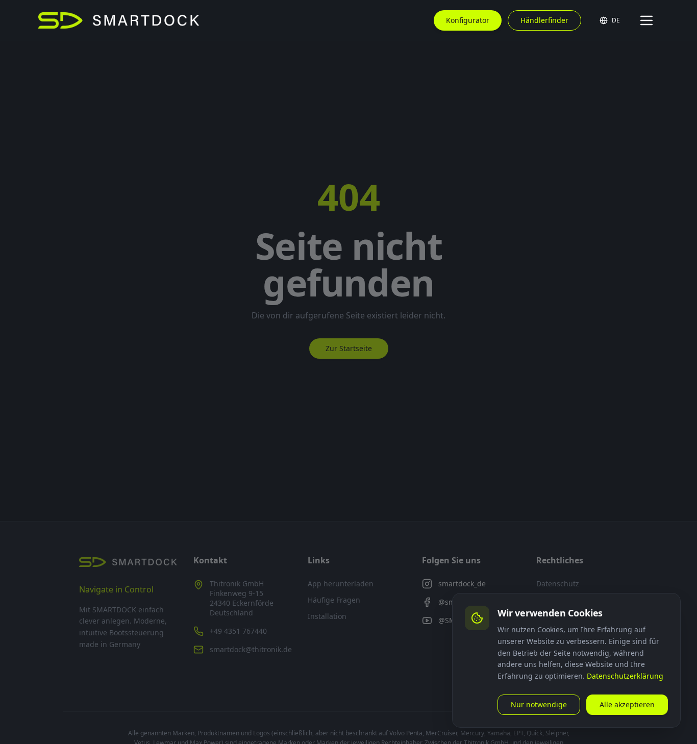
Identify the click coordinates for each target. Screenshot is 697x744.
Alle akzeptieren (627, 704)
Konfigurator (467, 20)
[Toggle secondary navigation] (646, 20)
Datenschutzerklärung (625, 676)
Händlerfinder (544, 20)
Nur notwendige (539, 704)
